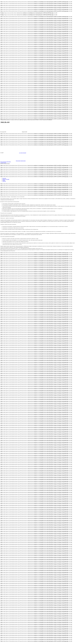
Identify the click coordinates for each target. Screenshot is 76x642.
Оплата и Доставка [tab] (5, 179)
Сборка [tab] (3, 180)
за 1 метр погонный (22, 152)
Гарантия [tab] (4, 181)
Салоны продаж (3, 162)
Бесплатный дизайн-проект (21, 160)
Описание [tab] (4, 178)
